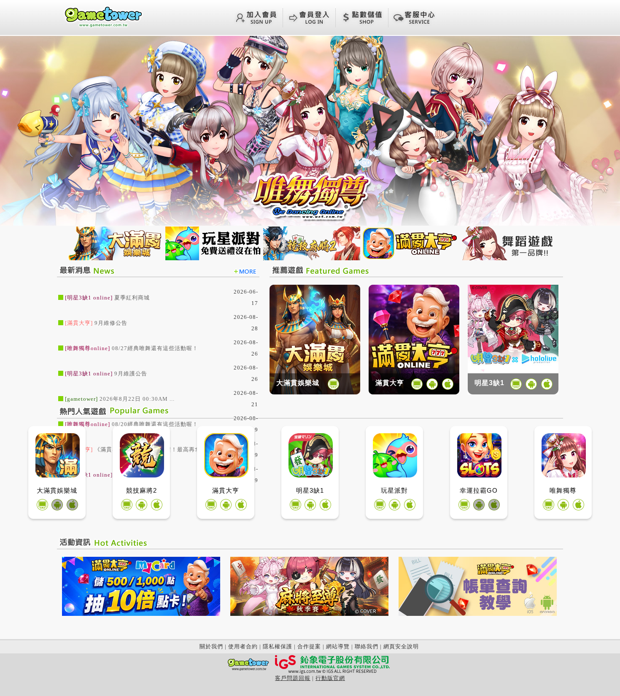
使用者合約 (243, 646)
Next (605, 130)
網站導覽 (338, 646)
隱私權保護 (277, 646)
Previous (15, 130)
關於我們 (211, 646)
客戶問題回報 (292, 678)
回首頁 (103, 16)
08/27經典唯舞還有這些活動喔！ (155, 348)
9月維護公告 (130, 373)
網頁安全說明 (401, 646)
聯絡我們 (366, 646)
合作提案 (309, 646)
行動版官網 (330, 678)
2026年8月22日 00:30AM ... (137, 399)
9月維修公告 (110, 323)
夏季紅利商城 (132, 297)
